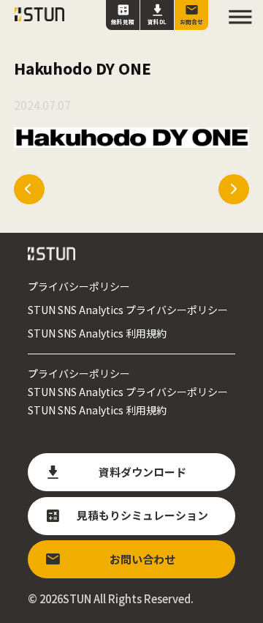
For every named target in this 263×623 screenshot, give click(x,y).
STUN (77, 598)
